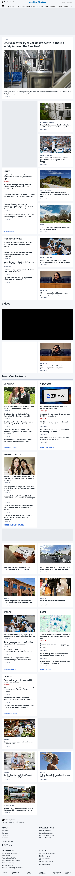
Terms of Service (68, 873)
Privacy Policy (29, 873)
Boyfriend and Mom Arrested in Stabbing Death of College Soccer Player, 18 (19, 407)
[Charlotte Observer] (37, 2)
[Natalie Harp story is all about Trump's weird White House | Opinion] (19, 761)
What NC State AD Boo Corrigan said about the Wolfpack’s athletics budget (18, 651)
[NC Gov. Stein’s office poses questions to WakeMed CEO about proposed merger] (19, 794)
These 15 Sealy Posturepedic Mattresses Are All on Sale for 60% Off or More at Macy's (18, 507)
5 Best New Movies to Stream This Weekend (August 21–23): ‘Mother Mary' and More (18, 432)
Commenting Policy (15, 873)
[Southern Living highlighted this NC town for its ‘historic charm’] (55, 214)
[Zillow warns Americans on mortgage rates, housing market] (55, 395)
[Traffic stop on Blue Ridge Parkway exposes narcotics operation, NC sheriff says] (55, 179)
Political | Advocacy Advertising (12, 867)
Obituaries (53, 6)
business (43, 598)
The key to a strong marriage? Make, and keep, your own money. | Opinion (19, 706)
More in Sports (10, 669)
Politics (35, 6)
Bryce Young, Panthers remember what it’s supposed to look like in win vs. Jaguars (55, 261)
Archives (5, 838)
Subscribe (70, 2)
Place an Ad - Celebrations (11, 860)
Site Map (5, 833)
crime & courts (45, 565)
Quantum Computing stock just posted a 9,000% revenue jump (55, 415)
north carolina (45, 190)
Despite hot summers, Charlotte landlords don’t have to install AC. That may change (55, 126)
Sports (22, 6)
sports (42, 772)
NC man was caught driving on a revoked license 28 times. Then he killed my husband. (19, 690)
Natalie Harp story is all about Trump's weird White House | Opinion (18, 776)
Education (43, 290)
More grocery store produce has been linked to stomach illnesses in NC (54, 655)
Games (47, 6)
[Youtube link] (7, 845)
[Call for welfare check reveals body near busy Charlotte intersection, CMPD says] (55, 554)
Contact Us (5, 835)
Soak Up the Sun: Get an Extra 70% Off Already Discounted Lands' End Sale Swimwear (18, 517)
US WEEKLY (9, 384)
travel (42, 224)
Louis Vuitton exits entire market (52, 601)
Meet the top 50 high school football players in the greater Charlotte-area (17, 659)
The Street (45, 384)
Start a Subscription (46, 833)
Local (7, 39)
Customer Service (45, 830)
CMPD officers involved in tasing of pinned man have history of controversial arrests (19, 195)
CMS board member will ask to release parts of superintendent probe (54, 294)
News (8, 6)
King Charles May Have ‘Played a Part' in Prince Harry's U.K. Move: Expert (18, 423)
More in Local (46, 669)
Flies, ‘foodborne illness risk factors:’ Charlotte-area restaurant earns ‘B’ (17, 568)
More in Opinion (10, 713)
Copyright (5, 872)
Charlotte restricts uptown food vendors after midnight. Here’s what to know (19, 216)
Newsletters (46, 859)
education (43, 363)
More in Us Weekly (11, 447)
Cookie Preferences (42, 873)
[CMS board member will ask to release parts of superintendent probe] (55, 279)
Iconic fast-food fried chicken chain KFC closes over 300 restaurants (55, 439)
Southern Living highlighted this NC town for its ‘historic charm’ (19, 271)
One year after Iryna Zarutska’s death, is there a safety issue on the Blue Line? (34, 44)
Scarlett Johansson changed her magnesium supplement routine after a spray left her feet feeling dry (18, 206)
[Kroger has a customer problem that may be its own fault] (19, 728)
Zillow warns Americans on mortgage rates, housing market (54, 407)
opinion (6, 772)
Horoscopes (46, 864)
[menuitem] (3, 6)
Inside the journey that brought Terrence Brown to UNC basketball (19, 263)
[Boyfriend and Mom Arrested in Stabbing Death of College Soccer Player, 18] (19, 395)
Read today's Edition (9, 2)
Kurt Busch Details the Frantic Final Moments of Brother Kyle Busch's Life (17, 415)
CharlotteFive (15, 6)
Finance (60, 6)
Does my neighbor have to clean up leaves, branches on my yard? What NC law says (54, 646)
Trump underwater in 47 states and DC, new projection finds (18, 681)
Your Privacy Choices (57, 873)
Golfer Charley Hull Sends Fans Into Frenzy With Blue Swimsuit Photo (55, 776)
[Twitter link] (4, 845)
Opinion (41, 6)
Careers (66, 6)
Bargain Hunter (12, 454)
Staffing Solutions (8, 865)
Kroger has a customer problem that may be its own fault (19, 743)
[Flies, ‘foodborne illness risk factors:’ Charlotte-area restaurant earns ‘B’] (19, 554)
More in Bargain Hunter (14, 525)
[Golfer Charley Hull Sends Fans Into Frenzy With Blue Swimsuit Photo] (55, 761)
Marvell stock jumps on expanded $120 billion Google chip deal (54, 431)
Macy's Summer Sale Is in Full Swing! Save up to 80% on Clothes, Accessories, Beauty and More (19, 488)
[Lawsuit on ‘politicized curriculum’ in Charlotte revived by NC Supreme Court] (19, 587)
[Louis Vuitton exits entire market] (55, 587)
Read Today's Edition (49, 853)
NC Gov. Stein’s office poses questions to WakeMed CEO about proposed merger (18, 809)
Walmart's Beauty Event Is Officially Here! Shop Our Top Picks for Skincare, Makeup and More (19, 478)
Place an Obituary (8, 863)
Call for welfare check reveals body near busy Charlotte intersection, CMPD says (55, 568)
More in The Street (47, 447)
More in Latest (10, 231)
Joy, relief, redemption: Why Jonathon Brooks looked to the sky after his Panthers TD (17, 186)
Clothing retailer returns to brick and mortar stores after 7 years (54, 423)
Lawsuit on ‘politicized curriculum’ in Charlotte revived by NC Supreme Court (18, 602)
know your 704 (8, 565)
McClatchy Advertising (9, 853)
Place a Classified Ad (9, 858)
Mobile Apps (45, 856)
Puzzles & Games (47, 862)
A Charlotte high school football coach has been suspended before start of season (18, 244)
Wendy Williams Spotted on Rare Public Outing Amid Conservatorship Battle (18, 440)
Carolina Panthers (46, 155)
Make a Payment (45, 838)
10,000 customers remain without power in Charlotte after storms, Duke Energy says (18, 177)
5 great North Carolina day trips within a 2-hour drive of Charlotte (18, 279)
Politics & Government (47, 122)
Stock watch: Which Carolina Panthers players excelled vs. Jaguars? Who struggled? (54, 160)
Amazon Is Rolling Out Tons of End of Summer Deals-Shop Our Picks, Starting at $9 (19, 498)
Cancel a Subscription (46, 835)
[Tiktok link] (11, 845)
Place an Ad (6, 855)
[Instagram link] (9, 845)
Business (29, 6)
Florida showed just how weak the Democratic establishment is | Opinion (18, 699)
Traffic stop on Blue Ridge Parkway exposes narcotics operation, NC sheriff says (54, 194)
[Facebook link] (2, 845)
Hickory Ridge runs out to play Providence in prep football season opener (19, 643)
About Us (5, 830)
